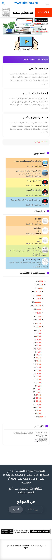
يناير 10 (38, 386)
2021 (41, 417)
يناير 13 (38, 377)
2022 (41, 288)
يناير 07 (38, 395)
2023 (41, 285)
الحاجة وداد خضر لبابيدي (35, 93)
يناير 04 (38, 404)
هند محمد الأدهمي (38, 69)
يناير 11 (38, 383)
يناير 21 (38, 355)
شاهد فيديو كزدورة (34, 180)
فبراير (38, 327)
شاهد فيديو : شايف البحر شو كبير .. (28, 171)
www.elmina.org (23, 546)
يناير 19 (38, 361)
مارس (38, 323)
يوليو (39, 309)
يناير (39, 330)
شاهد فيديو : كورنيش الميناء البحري (28, 161)
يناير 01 (38, 414)
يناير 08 (38, 392)
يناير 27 (38, 340)
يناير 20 (38, 358)
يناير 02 (38, 411)
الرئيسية (45, 60)
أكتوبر (38, 299)
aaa (40, 238)
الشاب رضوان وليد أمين (35, 118)
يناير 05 (38, 401)
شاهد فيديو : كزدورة (34, 190)
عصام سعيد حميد (35, 248)
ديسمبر (37, 292)
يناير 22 (38, 352)
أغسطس (37, 306)
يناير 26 (38, 343)
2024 (41, 281)
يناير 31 (38, 333)
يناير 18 (38, 364)
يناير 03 (38, 407)
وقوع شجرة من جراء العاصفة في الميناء (26, 200)
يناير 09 (38, 389)
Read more (38, 166)
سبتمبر (38, 302)
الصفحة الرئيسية (41, 142)
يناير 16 (38, 367)
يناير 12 (38, 380)
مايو (39, 316)
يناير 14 (38, 374)
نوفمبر (38, 295)
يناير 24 (38, 346)
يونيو (39, 313)
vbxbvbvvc (38, 228)
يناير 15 (38, 371)
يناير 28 (38, 336)
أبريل (39, 320)
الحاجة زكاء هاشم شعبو (32, 13)
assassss (38, 219)
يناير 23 (38, 349)
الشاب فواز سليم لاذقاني (23, 433)
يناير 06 (38, 398)
